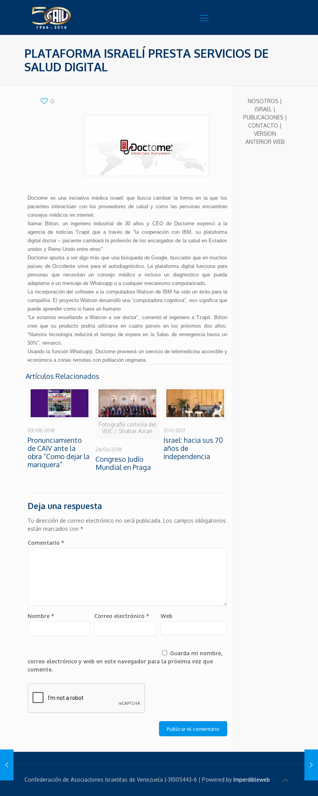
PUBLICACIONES (263, 117)
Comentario (46, 542)
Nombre (41, 616)
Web (167, 616)
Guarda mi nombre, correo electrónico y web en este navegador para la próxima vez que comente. (125, 661)
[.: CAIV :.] (71, 17)
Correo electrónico (121, 616)
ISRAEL (263, 109)
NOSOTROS (263, 101)
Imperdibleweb (251, 779)
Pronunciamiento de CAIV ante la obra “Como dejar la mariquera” (59, 452)
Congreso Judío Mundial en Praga (123, 463)
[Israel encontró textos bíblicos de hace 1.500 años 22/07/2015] (7, 764)
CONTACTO (263, 125)
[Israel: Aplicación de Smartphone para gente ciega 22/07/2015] (311, 764)
